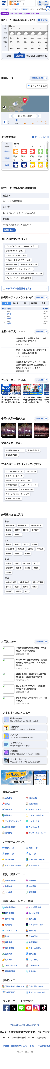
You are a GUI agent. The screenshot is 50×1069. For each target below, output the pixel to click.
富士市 (36, 563)
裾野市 (18, 568)
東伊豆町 (21, 549)
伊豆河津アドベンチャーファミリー (19, 269)
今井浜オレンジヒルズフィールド (18, 260)
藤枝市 (25, 530)
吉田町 (8, 535)
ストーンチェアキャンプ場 (16, 255)
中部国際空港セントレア (15, 450)
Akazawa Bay (11, 264)
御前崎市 (9, 591)
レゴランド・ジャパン (29, 485)
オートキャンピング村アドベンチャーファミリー (24, 274)
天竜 (9, 314)
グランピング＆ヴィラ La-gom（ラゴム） (21, 246)
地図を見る (8, 230)
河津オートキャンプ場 (29, 264)
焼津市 (17, 530)
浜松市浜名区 (24, 582)
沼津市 (8, 563)
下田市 (25, 544)
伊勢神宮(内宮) (11, 485)
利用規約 (14, 1046)
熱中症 (7, 151)
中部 (15, 9)
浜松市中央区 (11, 582)
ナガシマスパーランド (14, 471)
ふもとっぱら (31, 471)
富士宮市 (26, 563)
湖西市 (34, 587)
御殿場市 (9, 568)
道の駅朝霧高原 (11, 489)
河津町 (30, 549)
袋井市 (25, 587)
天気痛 (7, 158)
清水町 (27, 568)
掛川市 (17, 587)
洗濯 (7, 165)
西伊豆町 (18, 553)
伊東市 (17, 544)
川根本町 (18, 535)
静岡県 (25, 9)
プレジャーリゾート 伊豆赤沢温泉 (18, 278)
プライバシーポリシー (28, 1046)
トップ (5, 9)
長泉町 (36, 568)
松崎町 (8, 553)
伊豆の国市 (10, 549)
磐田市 (8, 587)
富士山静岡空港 (11, 455)
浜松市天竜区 (38, 582)
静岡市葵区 (10, 525)
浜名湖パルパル (27, 489)
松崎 (9, 318)
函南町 (27, 553)
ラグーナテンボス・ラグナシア (17, 494)
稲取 (9, 323)
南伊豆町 (40, 549)
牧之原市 (35, 530)
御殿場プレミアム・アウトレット (18, 480)
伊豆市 (34, 544)
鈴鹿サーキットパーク (14, 476)
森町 (26, 591)
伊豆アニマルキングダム (15, 251)
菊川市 (18, 591)
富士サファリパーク (13, 499)
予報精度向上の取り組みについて (24, 1025)
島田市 (8, 530)
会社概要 (6, 1046)
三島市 (17, 563)
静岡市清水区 (36, 525)
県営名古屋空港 (33, 450)
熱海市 (8, 544)
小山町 (8, 572)
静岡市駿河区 (23, 525)
